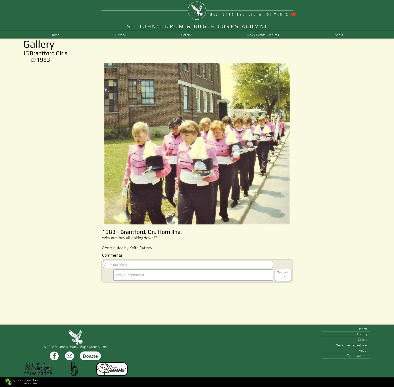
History (362, 334)
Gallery (363, 339)
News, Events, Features (352, 345)
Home (363, 329)
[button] (263, 34)
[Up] (26, 53)
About (363, 350)
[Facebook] (54, 355)
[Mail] (69, 355)
